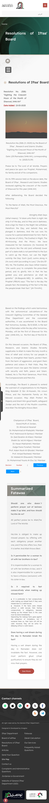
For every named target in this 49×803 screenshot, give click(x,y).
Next (12, 471)
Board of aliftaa (9, 738)
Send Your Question (10, 755)
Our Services (30, 742)
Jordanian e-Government (13, 776)
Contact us (6, 764)
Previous (40, 465)
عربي (40, 13)
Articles (5, 750)
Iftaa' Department (10, 733)
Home (4, 24)
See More (26, 671)
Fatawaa (28, 733)
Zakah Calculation (32, 738)
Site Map (5, 759)
